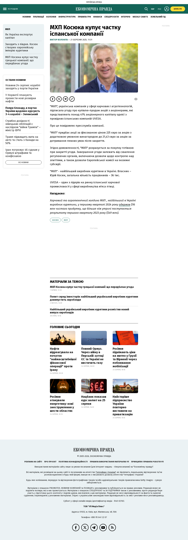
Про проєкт (50, 462)
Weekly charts (140, 17)
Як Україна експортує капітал (19, 36)
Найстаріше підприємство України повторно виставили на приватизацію (123, 405)
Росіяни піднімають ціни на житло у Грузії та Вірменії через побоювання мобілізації (125, 357)
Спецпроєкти (111, 17)
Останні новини (15, 80)
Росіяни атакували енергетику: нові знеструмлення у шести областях (62, 404)
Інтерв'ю (125, 17)
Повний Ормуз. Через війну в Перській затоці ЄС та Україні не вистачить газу (92, 356)
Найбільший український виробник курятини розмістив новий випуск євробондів (89, 311)
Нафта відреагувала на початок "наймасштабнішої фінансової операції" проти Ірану (63, 359)
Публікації (38, 17)
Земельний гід (158, 17)
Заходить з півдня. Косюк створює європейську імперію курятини (21, 47)
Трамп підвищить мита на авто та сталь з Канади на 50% (21, 140)
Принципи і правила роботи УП (147, 462)
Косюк (55, 220)
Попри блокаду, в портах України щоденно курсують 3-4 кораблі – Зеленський (22, 111)
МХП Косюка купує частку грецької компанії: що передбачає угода (92, 287)
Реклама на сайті (33, 462)
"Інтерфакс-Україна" (106, 472)
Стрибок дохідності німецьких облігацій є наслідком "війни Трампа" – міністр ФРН (23, 125)
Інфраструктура (66, 17)
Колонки (51, 17)
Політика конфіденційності (73, 462)
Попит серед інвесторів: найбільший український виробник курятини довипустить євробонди (94, 298)
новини (26, 17)
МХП (66, 220)
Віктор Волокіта (59, 39)
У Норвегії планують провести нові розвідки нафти (20, 98)
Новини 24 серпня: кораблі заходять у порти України (22, 87)
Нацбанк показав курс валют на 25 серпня (93, 400)
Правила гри (84, 17)
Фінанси (97, 17)
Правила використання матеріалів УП (109, 462)
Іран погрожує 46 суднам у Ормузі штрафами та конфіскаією (22, 153)
